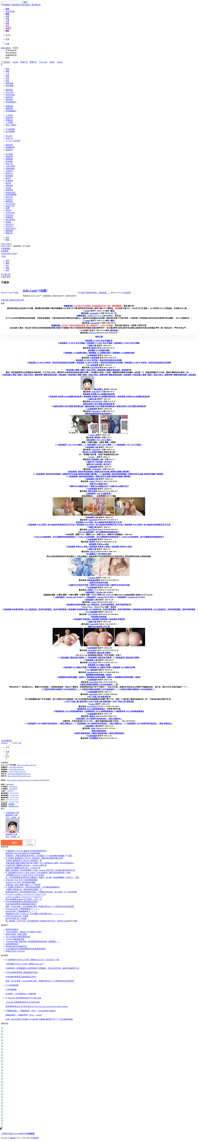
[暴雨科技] (2, 1088)
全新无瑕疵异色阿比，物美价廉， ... (95, 293)
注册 (7, 44)
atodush (92, 578)
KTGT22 (92, 333)
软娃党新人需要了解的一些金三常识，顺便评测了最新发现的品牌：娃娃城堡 (97, 370)
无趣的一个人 (92, 590)
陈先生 (94, 348)
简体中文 (24, 62)
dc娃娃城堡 (92, 355)
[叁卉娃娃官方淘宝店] (2, 1038)
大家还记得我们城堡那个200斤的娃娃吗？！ (98, 684)
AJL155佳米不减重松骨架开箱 (18, 937)
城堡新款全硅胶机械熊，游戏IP (99, 675)
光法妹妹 (126, 293)
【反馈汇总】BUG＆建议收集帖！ (100, 316)
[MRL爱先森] (2, 1112)
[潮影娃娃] (2, 1127)
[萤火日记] (2, 1082)
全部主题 (5, 300)
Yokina (92, 435)
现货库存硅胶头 (12, 929)
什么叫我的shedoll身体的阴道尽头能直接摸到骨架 (26, 949)
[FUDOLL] (2, 1085)
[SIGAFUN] (2, 1118)
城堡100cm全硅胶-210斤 (97, 626)
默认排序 (20, 300)
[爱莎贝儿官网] (2, 1052)
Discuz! (13, 1138)
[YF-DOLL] (2, 1106)
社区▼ (10, 11)
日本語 (52, 62)
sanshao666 (94, 313)
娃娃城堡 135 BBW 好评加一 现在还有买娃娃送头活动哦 (99, 360)
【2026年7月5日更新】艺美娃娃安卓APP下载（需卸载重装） (98, 306)
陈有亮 (92, 542)
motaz (92, 704)
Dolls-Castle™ (6, 244)
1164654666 (96, 469)
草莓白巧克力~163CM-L (15, 951)
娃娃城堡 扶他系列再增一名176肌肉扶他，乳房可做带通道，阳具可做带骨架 (98, 605)
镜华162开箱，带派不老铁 (16, 934)
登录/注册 (5, 48)
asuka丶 (93, 457)
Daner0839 (94, 367)
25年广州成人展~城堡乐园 (97, 697)
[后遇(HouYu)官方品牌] (2, 1097)
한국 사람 (43, 62)
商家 (7, 23)
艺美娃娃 (31, 1134)
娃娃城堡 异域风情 (98, 617)
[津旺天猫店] (2, 1067)
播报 (112, 311)
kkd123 (93, 552)
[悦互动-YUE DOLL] (2, 1100)
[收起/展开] (6, 277)
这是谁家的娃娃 (12, 944)
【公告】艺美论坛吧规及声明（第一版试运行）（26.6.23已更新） (87, 325)
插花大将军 (92, 491)
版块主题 (99, 337)
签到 (7, 31)
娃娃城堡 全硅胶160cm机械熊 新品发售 (99, 394)
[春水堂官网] (2, 1058)
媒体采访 (23, 1134)
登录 (7, 39)
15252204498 (93, 614)
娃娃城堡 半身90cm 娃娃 (99, 544)
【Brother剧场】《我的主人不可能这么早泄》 (24, 932)
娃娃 (7, 14)
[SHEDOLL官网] (2, 1070)
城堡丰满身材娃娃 (98, 731)
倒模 (7, 19)
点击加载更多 (6, 741)
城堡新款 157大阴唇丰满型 (99, 350)
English (15, 62)
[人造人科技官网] (2, 1044)
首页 (7, 9)
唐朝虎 (97, 437)
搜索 (25, 2)
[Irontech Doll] (2, 1076)
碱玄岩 (92, 716)
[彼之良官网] (2, 1064)
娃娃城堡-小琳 (92, 447)
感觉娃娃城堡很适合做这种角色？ (99, 414)
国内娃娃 (114, 330)
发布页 (8, 28)
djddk (93, 728)
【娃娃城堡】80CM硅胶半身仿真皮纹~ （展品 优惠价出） (99, 719)
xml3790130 (92, 530)
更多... (8, 26)
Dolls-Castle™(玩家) (35, 290)
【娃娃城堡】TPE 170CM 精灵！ (98, 440)
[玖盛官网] (2, 1061)
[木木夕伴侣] (2, 1103)
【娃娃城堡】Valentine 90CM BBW (99, 592)
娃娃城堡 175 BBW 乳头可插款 (97, 341)
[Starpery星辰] (2, 1094)
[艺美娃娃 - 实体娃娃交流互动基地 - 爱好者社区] (21, 5)
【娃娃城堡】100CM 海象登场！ (99, 494)
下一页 (18, 743)
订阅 (8, 274)
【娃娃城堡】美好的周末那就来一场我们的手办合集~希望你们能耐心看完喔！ (99, 472)
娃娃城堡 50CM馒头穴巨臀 (99, 665)
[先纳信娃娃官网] (2, 1046)
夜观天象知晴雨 (93, 580)
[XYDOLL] (2, 1121)
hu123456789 (96, 401)
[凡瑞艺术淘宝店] (2, 1049)
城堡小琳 (92, 346)
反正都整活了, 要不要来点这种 (98, 554)
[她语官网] (2, 1055)
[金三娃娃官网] (2, 1029)
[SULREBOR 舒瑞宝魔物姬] (2, 1079)
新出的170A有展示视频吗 (92, 452)
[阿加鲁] (2, 1115)
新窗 (3, 303)
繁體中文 (33, 62)
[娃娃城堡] (2, 1124)
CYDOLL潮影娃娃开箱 (15, 939)
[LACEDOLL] (2, 1091)
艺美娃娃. (35, 1138)
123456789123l (93, 706)
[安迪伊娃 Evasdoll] (2, 1109)
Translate (6, 62)
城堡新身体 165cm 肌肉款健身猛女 (91, 709)
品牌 (7, 16)
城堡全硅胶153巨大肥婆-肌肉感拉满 (97, 404)
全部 (7, 261)
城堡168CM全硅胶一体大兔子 (99, 464)
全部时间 (12, 300)
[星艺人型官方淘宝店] (2, 1041)
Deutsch (60, 62)
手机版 (9, 1134)
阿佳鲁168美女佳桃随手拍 (16, 946)
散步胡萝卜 (99, 389)
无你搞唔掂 (93, 738)
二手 (7, 21)
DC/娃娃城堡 (93, 365)
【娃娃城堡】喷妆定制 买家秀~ (98, 653)
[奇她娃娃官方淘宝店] (2, 1035)
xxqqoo (94, 602)
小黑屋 (3, 1134)
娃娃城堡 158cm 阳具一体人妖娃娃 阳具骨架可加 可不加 (99, 522)
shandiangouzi (92, 672)
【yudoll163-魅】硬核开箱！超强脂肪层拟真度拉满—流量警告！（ (33, 941)
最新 (7, 263)
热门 (7, 265)
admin (87, 311)
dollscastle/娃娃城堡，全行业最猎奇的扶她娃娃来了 (99, 532)
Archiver (16, 1134)
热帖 (7, 268)
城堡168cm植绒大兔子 (99, 484)
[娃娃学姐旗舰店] (2, 1073)
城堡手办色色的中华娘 (99, 583)
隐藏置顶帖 (68, 306)
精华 (7, 270)
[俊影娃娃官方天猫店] (2, 1032)
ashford (92, 481)
